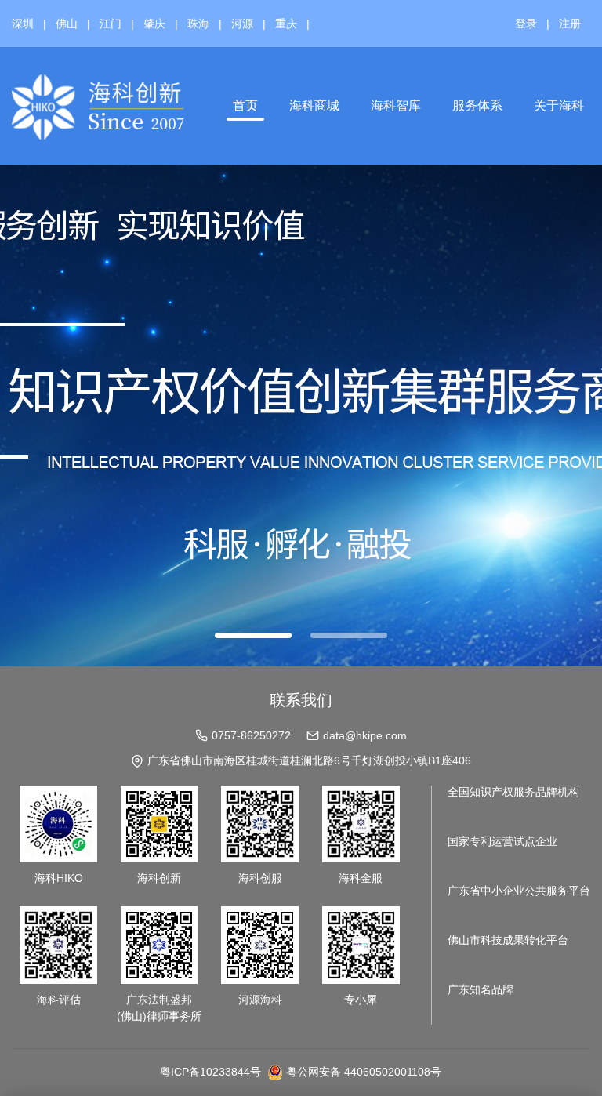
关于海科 (559, 105)
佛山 (67, 23)
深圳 (23, 23)
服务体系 (477, 105)
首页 (245, 105)
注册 (570, 23)
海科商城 (314, 105)
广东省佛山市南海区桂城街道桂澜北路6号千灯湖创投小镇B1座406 (309, 760)
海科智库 (396, 105)
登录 (526, 23)
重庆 (286, 23)
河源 (242, 23)
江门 (110, 23)
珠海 (198, 23)
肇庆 (154, 23)
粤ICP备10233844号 (210, 1071)
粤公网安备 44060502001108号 (363, 1071)
